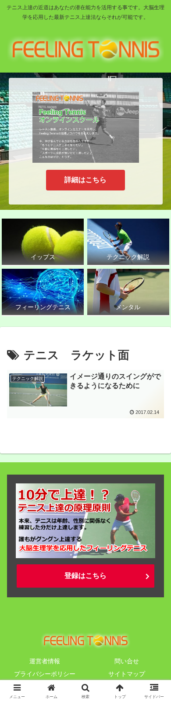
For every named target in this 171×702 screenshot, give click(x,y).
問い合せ (126, 661)
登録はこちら (85, 575)
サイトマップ (126, 673)
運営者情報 (44, 661)
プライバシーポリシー (44, 673)
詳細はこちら (85, 179)
